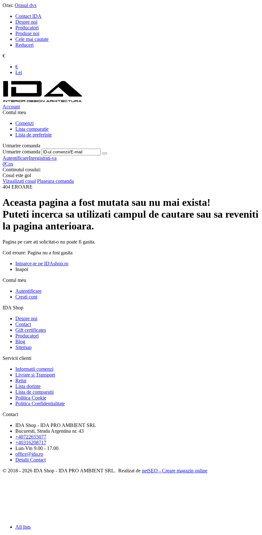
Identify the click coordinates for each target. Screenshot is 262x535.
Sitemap (23, 347)
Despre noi (26, 22)
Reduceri (24, 45)
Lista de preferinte (33, 134)
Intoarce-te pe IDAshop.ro (41, 263)
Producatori (27, 27)
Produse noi (27, 33)
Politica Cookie (30, 397)
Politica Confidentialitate (40, 403)
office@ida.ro (29, 454)
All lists (23, 527)
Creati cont (26, 296)
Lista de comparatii (34, 392)
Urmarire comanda (21, 151)
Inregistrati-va (43, 158)
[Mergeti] (104, 153)
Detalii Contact (30, 459)
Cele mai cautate (32, 39)
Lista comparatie (32, 129)
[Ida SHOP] (42, 101)
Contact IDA (28, 16)
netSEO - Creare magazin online (174, 470)
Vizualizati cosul (19, 181)
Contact (23, 324)
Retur (21, 380)
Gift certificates (30, 330)
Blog (20, 341)
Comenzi (24, 123)
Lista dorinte (28, 386)
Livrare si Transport (35, 374)
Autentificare (16, 158)
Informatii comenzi (34, 369)
